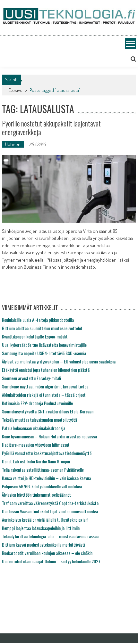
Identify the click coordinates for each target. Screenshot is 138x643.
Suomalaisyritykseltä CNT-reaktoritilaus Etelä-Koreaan (47, 411)
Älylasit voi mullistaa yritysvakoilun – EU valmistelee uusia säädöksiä (59, 361)
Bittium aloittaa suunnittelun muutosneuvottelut (42, 328)
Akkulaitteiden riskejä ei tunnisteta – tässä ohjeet (44, 394)
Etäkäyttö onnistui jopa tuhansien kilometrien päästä (46, 369)
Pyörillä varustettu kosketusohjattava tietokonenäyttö (46, 453)
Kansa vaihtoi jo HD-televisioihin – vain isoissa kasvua (46, 478)
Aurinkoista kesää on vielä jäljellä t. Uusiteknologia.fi (45, 519)
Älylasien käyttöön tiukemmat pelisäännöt (36, 494)
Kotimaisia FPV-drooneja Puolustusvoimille (37, 403)
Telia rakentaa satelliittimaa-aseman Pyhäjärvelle (43, 469)
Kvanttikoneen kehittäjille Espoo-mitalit (35, 336)
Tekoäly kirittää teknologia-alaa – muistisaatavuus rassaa (50, 536)
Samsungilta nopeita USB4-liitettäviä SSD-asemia (44, 353)
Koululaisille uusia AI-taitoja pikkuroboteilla (38, 319)
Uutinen (13, 144)
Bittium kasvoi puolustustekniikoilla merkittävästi (43, 544)
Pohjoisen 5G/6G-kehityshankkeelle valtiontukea (42, 486)
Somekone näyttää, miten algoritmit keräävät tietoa (45, 386)
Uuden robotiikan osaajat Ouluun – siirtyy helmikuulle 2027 (51, 561)
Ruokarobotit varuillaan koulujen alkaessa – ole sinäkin (47, 552)
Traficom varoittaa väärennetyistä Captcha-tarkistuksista (50, 503)
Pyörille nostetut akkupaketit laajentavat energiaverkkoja (51, 127)
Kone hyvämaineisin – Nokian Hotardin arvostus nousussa (49, 436)
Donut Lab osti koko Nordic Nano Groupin (36, 461)
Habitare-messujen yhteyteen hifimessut (36, 444)
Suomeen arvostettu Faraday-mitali (31, 378)
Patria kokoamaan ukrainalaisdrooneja (33, 428)
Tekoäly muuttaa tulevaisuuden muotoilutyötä (39, 419)
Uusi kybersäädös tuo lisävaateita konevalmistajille (44, 344)
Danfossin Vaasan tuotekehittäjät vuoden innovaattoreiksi (50, 511)
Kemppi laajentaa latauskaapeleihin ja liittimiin (41, 528)
